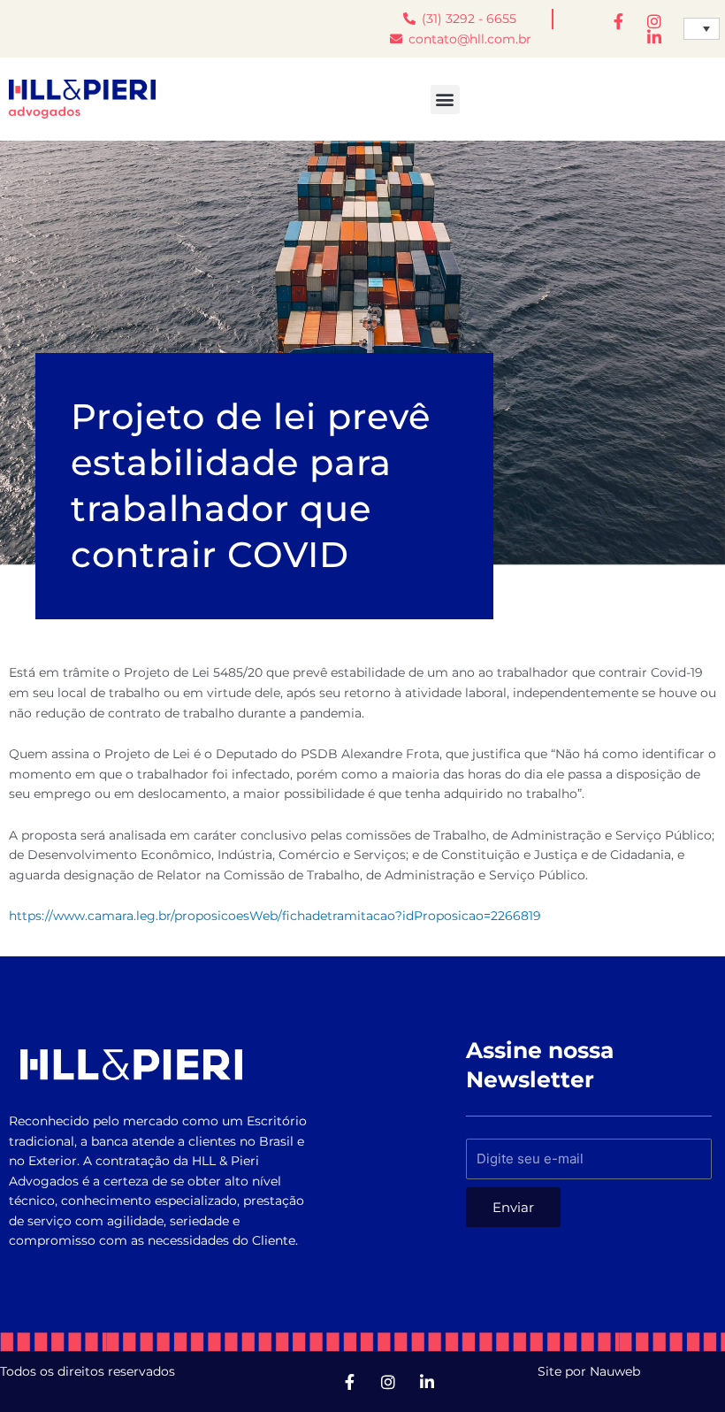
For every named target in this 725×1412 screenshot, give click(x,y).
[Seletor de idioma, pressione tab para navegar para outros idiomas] (701, 29)
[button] (445, 99)
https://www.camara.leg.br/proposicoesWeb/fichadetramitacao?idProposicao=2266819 (275, 916)
